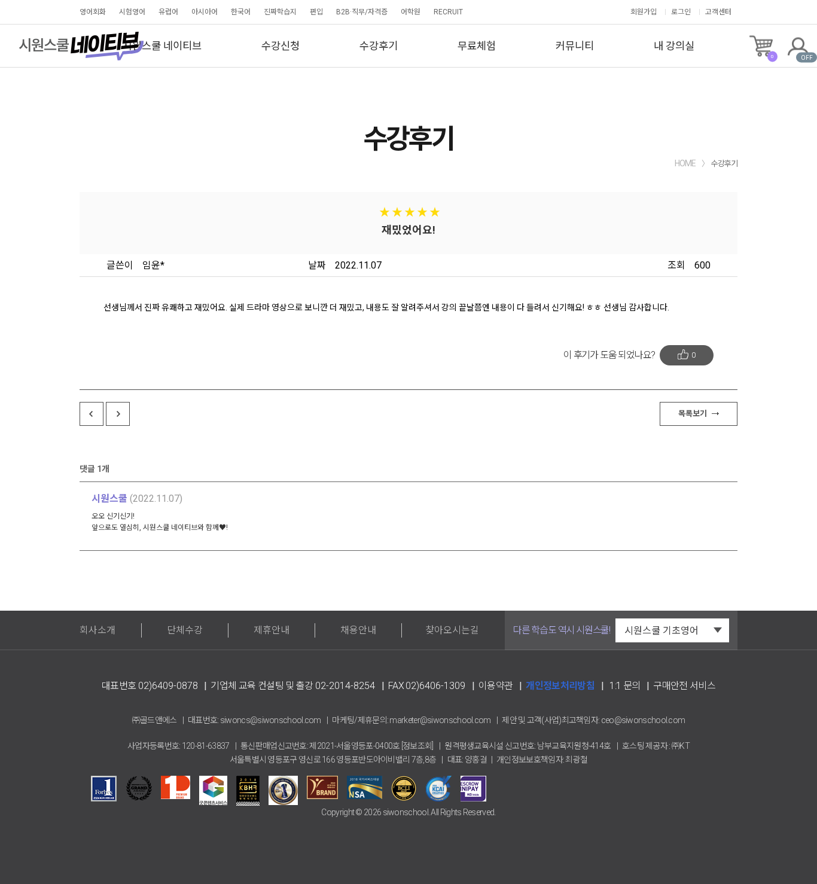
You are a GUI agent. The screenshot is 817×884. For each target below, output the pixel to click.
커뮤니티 (575, 46)
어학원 (410, 12)
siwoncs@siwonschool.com (270, 720)
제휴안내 (271, 630)
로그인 (681, 12)
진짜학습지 (280, 12)
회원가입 (643, 12)
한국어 (241, 12)
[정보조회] (417, 746)
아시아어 (204, 12)
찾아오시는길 (452, 630)
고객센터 (718, 12)
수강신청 (280, 46)
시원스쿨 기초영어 (661, 630)
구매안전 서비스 (684, 685)
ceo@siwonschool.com (643, 720)
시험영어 (132, 12)
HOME (685, 163)
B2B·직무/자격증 (362, 12)
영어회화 (93, 12)
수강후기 (378, 46)
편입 (316, 12)
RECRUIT (448, 12)
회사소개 (97, 630)
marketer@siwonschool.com (439, 720)
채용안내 (358, 630)
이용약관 (495, 685)
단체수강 (185, 630)
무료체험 (477, 46)
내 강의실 (674, 46)
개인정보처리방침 (560, 685)
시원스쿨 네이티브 (162, 46)
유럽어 (168, 12)
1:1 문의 (624, 685)
